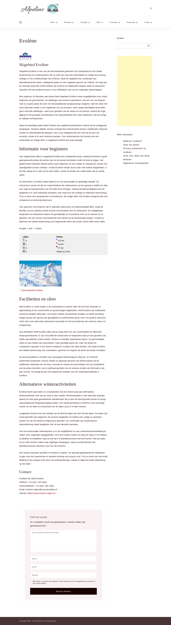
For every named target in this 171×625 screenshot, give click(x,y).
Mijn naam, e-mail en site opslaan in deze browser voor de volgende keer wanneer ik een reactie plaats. (64, 582)
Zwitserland (131, 22)
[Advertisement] (134, 91)
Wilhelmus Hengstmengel (46, 621)
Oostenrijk (113, 22)
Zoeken (120, 38)
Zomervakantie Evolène (32, 290)
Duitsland (67, 22)
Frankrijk (84, 22)
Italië (98, 22)
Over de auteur (131, 145)
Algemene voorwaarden (136, 163)
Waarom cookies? (132, 141)
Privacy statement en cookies (134, 150)
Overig (146, 22)
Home (52, 22)
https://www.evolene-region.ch (41, 493)
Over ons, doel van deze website (136, 158)
